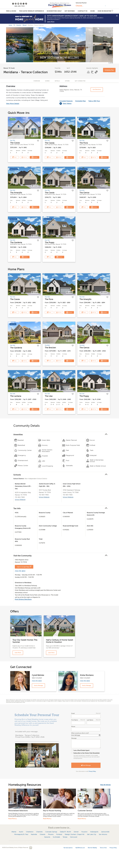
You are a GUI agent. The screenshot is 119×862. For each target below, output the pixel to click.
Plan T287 (47, 240)
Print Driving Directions (23, 599)
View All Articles (105, 785)
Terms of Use (103, 847)
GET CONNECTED (80, 81)
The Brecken (50, 348)
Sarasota (47, 837)
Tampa (65, 837)
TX (14, 25)
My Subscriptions (68, 847)
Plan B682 (47, 345)
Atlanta (13, 832)
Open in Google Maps (23, 567)
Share (15, 157)
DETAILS (57, 81)
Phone (73, 726)
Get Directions (97, 89)
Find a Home (11, 11)
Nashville (34, 834)
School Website (20, 499)
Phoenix (50, 834)
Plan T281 (12, 140)
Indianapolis (94, 832)
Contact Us (82, 11)
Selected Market (81, 3)
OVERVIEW (37, 81)
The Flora (84, 143)
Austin (21, 832)
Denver (76, 832)
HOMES (47, 81)
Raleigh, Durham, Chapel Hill (74, 834)
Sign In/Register (104, 11)
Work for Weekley (92, 847)
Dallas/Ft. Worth (65, 832)
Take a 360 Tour (94, 101)
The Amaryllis (16, 193)
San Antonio (103, 834)
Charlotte (39, 832)
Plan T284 (12, 240)
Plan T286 (47, 393)
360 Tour (25, 157)
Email (86, 713)
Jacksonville (105, 832)
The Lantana (15, 396)
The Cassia (15, 143)
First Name (78, 720)
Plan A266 (82, 190)
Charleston (29, 832)
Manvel (24, 25)
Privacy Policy (92, 771)
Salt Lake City (91, 834)
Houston (18, 25)
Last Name (94, 720)
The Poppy (49, 242)
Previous (9, 44)
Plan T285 (12, 393)
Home (10, 25)
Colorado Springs (51, 832)
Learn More (50, 21)
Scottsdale (56, 837)
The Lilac (49, 396)
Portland (59, 834)
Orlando (42, 834)
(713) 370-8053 (20, 571)
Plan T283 (12, 190)
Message (73, 738)
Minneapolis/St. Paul (21, 834)
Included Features (66, 101)
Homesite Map (80, 101)
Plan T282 (82, 140)
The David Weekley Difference (31, 11)
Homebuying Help (54, 11)
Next (109, 44)
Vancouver (73, 837)
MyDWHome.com (80, 847)
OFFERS (67, 81)
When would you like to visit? (80, 733)
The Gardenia (16, 242)
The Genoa (84, 193)
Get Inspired (69, 11)
